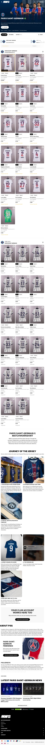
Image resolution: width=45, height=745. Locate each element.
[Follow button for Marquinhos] (14, 86)
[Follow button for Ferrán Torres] (14, 55)
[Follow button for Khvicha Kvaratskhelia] (14, 307)
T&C (24, 742)
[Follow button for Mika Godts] (43, 55)
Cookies (32, 742)
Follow (5, 27)
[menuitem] (1, 2)
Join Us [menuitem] (41, 1)
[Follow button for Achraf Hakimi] (28, 147)
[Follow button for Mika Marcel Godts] (28, 307)
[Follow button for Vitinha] (28, 116)
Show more (3, 676)
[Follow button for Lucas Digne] (14, 178)
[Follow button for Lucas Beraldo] (43, 147)
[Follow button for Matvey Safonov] (14, 208)
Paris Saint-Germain (23, 30)
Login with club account (22, 619)
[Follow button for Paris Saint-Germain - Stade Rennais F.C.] (43, 52)
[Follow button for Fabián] (28, 86)
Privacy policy (27, 742)
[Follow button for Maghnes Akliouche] (14, 147)
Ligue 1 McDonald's (15, 30)
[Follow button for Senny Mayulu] (43, 338)
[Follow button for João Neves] (43, 86)
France (9, 30)
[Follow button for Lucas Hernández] (28, 399)
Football (5, 30)
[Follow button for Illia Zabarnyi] (43, 178)
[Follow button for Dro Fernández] (28, 178)
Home (2, 30)
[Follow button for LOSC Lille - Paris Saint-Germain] (43, 242)
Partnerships (3, 723)
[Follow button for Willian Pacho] (14, 116)
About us (2, 722)
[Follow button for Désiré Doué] (28, 55)
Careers (2, 726)
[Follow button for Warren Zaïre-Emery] (43, 116)
